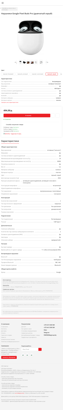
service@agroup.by (19, 393)
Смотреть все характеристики (9, 102)
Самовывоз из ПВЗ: (9, 131)
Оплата (3, 333)
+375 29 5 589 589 (49, 325)
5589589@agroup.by (50, 335)
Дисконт (23, 326)
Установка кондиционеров (29, 331)
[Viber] (27, 355)
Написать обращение (9, 357)
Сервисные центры (26, 333)
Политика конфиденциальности (10, 341)
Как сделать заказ (26, 329)
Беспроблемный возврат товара (30, 335)
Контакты (4, 329)
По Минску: (7, 127)
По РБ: (5, 129)
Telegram (46, 332)
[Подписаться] (40, 349)
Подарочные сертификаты (29, 337)
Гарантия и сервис (6, 335)
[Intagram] (23, 355)
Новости (3, 337)
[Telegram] (31, 355)
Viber (45, 330)
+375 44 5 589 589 (49, 327)
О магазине (4, 326)
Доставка (3, 331)
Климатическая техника (8, 339)
